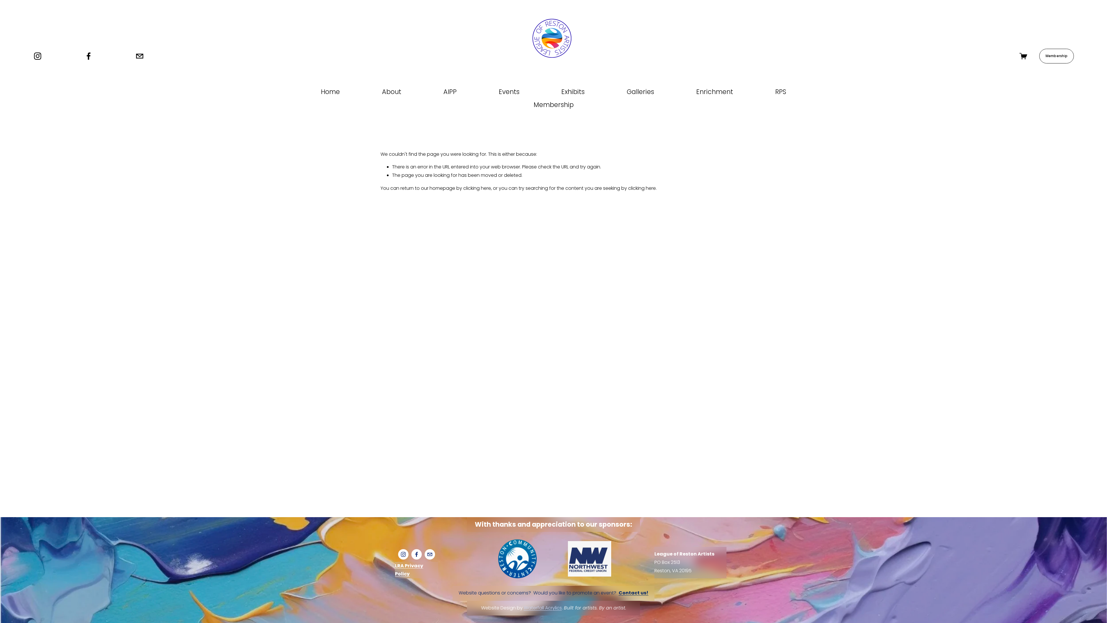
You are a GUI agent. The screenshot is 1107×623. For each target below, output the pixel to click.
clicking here (477, 188)
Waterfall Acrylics (543, 608)
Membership (1057, 56)
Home (330, 91)
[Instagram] (37, 56)
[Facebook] (88, 56)
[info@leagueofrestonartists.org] (139, 56)
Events (509, 91)
